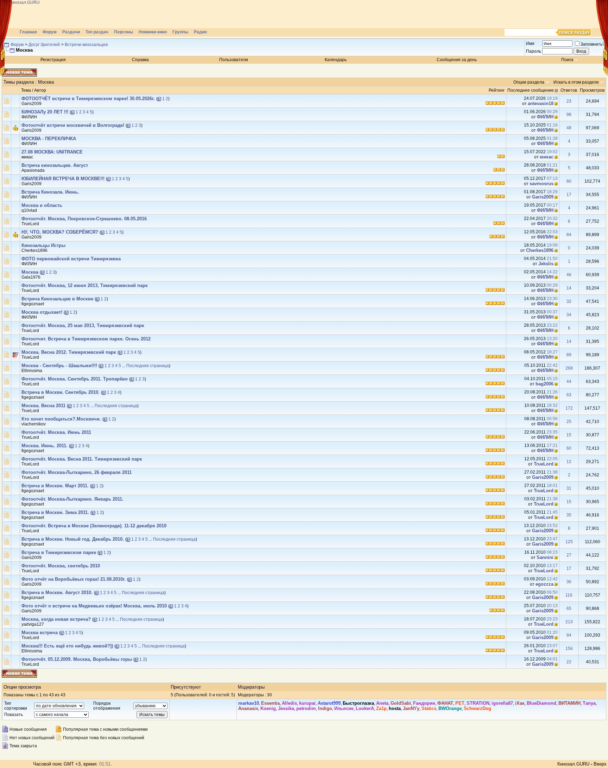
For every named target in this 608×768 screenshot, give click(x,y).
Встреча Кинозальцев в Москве (57, 298)
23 (568, 101)
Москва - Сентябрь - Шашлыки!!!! (59, 365)
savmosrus (541, 183)
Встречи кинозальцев (86, 44)
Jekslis (545, 263)
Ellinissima (31, 370)
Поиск (567, 59)
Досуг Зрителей (44, 44)
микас (27, 157)
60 (568, 448)
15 (568, 434)
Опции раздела (528, 82)
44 (568, 381)
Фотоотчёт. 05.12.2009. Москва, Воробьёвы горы (76, 659)
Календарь (336, 59)
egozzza (544, 584)
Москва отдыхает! (41, 312)
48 (568, 127)
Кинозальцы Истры (43, 245)
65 (568, 608)
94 (568, 635)
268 (569, 368)
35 (568, 515)
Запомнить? (593, 44)
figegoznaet (32, 303)
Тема (26, 90)
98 (568, 114)
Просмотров (592, 90)
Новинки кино (153, 32)
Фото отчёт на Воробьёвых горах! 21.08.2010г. (73, 579)
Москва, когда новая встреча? (56, 619)
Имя (530, 43)
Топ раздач (97, 32)
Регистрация (53, 59)
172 (569, 408)
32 (568, 301)
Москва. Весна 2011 (43, 405)
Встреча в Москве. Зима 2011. (55, 512)
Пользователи (233, 59)
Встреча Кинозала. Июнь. (50, 192)
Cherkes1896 (34, 250)
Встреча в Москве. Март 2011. (55, 485)
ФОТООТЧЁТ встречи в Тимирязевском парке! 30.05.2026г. (88, 98)
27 (568, 555)
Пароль (533, 51)
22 (568, 661)
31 (568, 488)
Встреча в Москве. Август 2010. (57, 592)
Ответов (568, 90)
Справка (140, 59)
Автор (40, 90)
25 (568, 421)
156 (569, 648)
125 (569, 541)
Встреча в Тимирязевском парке (58, 552)
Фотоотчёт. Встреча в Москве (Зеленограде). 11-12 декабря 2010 (93, 525)
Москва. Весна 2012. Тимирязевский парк (68, 352)
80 (568, 181)
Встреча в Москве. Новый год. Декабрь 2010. (72, 539)
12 (568, 461)
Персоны (123, 32)
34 (568, 314)
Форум (50, 32)
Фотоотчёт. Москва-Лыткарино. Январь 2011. (72, 499)
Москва (29, 272)
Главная (28, 32)
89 (568, 354)
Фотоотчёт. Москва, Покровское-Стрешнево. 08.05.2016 (84, 218)
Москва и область (41, 205)
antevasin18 (540, 103)
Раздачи (71, 32)
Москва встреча (39, 632)
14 (568, 288)
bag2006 (544, 383)
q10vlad (29, 210)
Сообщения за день (457, 59)
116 (568, 595)
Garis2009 (31, 103)
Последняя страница (147, 365)
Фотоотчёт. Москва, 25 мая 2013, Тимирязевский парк (82, 325)
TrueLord (30, 223)
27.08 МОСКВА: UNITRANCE (52, 152)
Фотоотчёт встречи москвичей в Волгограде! (72, 125)
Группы (180, 32)
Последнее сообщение (530, 90)
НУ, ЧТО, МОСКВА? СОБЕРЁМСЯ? (59, 232)
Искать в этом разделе (576, 82)
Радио (200, 32)
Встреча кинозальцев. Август (54, 165)
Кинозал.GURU (573, 764)
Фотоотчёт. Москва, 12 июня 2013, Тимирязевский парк (84, 285)
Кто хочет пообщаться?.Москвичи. (61, 419)
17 (568, 194)
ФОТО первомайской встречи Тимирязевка (71, 258)
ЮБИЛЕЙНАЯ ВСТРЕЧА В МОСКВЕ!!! (62, 178)
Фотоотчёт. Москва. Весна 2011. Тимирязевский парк (81, 459)
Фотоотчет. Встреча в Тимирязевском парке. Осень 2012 (86, 338)
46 (568, 274)
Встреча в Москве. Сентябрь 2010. (60, 392)
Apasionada (33, 170)
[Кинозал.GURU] (72, 14)
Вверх (600, 764)
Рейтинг (497, 90)
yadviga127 (32, 624)
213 (569, 621)
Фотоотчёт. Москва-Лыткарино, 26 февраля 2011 (76, 472)
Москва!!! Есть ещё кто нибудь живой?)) (67, 646)
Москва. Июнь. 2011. (44, 445)
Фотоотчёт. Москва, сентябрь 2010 (60, 565)
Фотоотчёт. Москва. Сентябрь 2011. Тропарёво (74, 379)
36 (568, 581)
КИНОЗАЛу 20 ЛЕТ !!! (44, 112)
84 (568, 234)
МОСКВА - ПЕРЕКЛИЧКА (48, 138)
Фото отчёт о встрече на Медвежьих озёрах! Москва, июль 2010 (94, 605)
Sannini (545, 557)
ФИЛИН (29, 117)
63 (568, 394)
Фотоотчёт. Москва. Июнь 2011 (56, 432)
